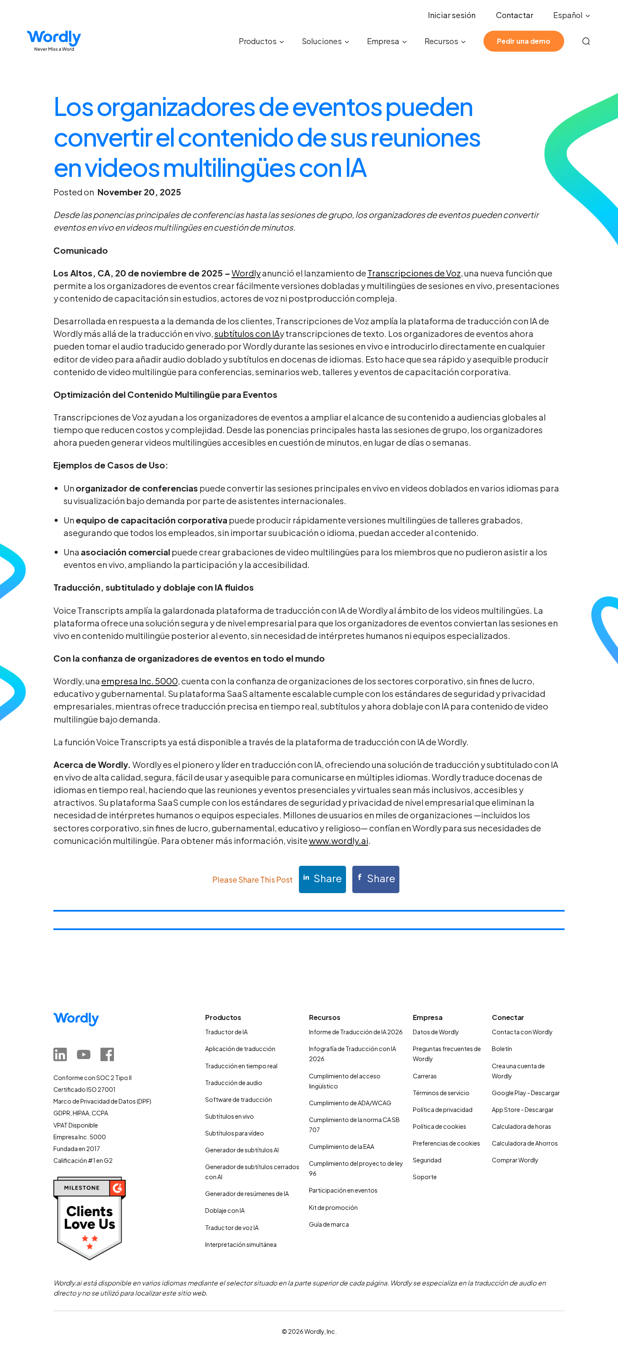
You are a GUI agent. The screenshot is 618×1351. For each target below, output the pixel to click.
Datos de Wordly (436, 1032)
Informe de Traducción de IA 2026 (356, 1032)
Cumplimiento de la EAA (341, 1146)
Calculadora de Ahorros (525, 1143)
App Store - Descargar (523, 1109)
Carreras (425, 1076)
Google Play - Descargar (526, 1092)
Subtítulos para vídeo (234, 1133)
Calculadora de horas (521, 1126)
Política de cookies (439, 1126)
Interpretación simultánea (241, 1244)
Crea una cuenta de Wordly (518, 1071)
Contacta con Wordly (522, 1032)
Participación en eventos (343, 1190)
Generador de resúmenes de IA (247, 1193)
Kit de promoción (333, 1207)
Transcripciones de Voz (414, 273)
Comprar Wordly (515, 1160)
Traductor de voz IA (232, 1227)
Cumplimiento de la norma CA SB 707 (354, 1124)
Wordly (246, 273)
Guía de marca (329, 1224)
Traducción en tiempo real (241, 1066)
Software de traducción (238, 1099)
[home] (54, 41)
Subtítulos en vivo (229, 1116)
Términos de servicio (441, 1092)
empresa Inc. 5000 (139, 681)
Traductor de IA (226, 1032)
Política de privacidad (443, 1109)
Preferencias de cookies (446, 1143)
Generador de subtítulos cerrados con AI (252, 1171)
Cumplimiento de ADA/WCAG (350, 1103)
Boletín (502, 1048)
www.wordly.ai (338, 840)
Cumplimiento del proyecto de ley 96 (356, 1168)
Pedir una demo (523, 41)
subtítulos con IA (247, 333)
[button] (572, 15)
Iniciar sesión (451, 15)
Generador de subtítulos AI (242, 1150)
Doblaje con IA (225, 1210)
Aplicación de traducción (240, 1048)
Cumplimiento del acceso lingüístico (344, 1081)
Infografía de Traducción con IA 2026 (352, 1053)
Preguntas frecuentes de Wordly (447, 1053)
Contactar (514, 15)
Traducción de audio (233, 1082)
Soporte (425, 1176)
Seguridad (427, 1160)
